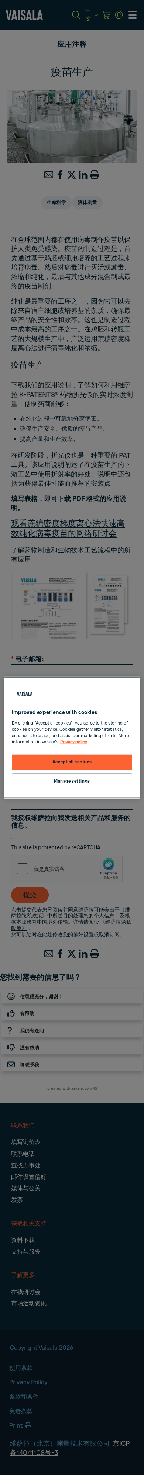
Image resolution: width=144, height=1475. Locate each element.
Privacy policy (73, 742)
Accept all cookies (72, 762)
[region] (72, 738)
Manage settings (72, 781)
